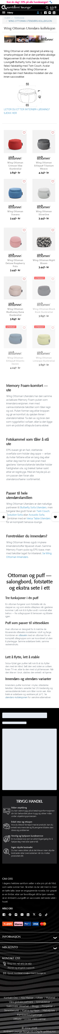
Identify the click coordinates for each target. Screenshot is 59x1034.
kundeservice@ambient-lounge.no (30, 973)
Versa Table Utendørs (39, 518)
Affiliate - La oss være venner (29, 1019)
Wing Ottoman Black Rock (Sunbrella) (44, 310)
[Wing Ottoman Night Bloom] (43, 240)
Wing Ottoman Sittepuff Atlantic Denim (15, 361)
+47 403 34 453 (24, 963)
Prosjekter (47, 1006)
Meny (10, 12)
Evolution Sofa (14, 514)
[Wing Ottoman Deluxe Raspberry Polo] (15, 240)
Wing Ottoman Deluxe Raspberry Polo (15, 263)
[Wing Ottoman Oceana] (15, 191)
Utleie (39, 997)
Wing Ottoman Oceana (15, 213)
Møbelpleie (49, 1010)
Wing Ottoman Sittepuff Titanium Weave (44, 165)
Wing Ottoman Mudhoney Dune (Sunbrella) (15, 312)
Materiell (50, 997)
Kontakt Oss (11, 997)
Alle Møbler (27, 997)
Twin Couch (42, 511)
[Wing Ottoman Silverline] (43, 191)
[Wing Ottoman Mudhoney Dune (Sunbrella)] (15, 289)
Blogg (35, 1006)
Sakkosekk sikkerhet (18, 1006)
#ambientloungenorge (29, 1014)
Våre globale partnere (21, 1001)
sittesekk (23, 635)
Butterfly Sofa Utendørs (33, 507)
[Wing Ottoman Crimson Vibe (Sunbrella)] (15, 143)
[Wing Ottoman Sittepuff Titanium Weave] (43, 143)
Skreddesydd (11, 1010)
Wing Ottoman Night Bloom (44, 262)
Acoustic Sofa (36, 514)
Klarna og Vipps (30, 1010)
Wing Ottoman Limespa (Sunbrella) (44, 359)
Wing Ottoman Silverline (44, 213)
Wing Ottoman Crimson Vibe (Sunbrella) (15, 165)
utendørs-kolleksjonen (16, 697)
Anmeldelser (43, 1001)
